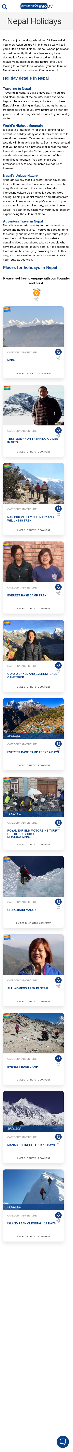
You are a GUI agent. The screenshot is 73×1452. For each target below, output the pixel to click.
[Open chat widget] (63, 1442)
